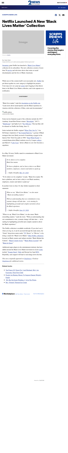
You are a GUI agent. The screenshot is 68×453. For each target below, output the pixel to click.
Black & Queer (7, 243)
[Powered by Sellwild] (41, 380)
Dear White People (33, 138)
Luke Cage (15, 143)
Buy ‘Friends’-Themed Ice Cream (16, 282)
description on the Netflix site (30, 103)
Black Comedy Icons (16, 241)
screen (23, 86)
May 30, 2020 (24, 173)
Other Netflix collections (35, 236)
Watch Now (61, 2)
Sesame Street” (12, 252)
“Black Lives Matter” (34, 65)
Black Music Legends (31, 241)
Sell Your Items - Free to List (22, 294)
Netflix (8, 55)
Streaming (5, 65)
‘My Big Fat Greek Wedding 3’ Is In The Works (21, 280)
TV (25, 233)
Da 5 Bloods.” (27, 124)
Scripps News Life (9, 15)
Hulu (19, 252)
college (39, 140)
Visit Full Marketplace (38, 293)
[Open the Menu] (2, 2)
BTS (37, 252)
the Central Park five (25, 133)
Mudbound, (7, 124)
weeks (41, 250)
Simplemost (27, 258)
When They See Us (31, 130)
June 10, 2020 (24, 210)
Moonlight (30, 121)
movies (10, 70)
